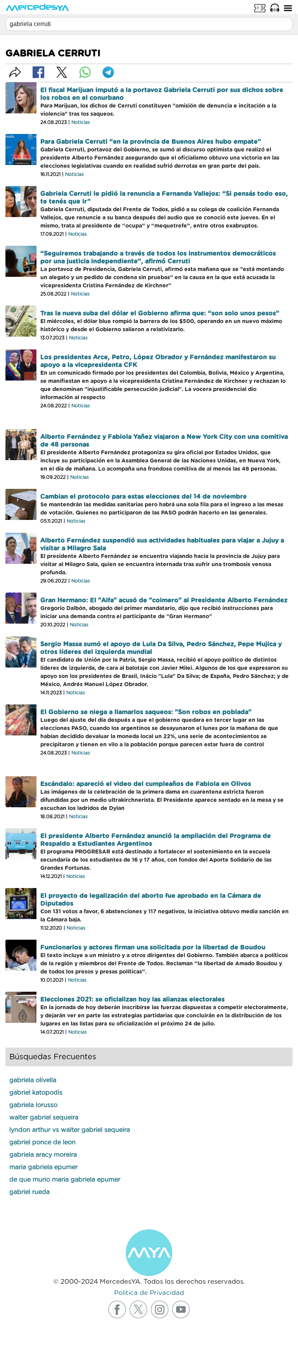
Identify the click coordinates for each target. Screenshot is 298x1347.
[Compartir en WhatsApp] (85, 72)
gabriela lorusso (33, 1105)
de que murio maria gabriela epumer (64, 1180)
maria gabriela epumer (43, 1167)
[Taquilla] (260, 7)
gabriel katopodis (35, 1093)
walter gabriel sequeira (43, 1117)
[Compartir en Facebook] (38, 72)
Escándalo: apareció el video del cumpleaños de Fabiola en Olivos (145, 784)
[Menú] (288, 7)
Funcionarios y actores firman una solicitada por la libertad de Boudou (152, 947)
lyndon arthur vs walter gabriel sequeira (69, 1130)
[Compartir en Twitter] (62, 72)
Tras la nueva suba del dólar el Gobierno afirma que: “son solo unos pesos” (159, 313)
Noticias (80, 122)
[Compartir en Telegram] (108, 72)
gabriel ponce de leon (42, 1142)
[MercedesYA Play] (274, 7)
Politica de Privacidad (149, 1293)
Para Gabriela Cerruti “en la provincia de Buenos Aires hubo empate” (150, 142)
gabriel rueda (29, 1192)
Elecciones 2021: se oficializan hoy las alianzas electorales (132, 999)
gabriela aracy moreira (43, 1155)
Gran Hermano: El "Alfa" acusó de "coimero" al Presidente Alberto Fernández (164, 600)
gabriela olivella (32, 1080)
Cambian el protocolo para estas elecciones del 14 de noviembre (143, 497)
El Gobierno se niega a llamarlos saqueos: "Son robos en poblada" (145, 712)
